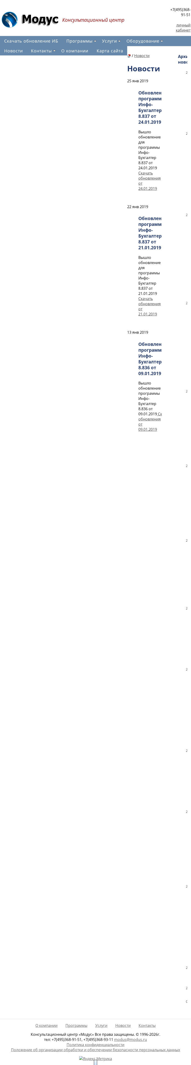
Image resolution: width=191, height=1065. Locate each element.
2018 (186, 669)
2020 (186, 540)
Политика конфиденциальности (95, 1044)
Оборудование (142, 41)
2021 (186, 466)
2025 (186, 133)
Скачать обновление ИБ (31, 41)
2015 (186, 886)
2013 (186, 988)
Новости (13, 51)
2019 (186, 608)
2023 (186, 303)
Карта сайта (110, 51)
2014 (186, 967)
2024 (186, 215)
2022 (186, 391)
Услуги (109, 41)
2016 (186, 811)
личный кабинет (183, 27)
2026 (186, 72)
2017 (186, 750)
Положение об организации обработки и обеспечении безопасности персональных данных (95, 1049)
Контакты (41, 51)
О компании (74, 51)
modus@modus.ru (130, 1039)
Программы (79, 41)
